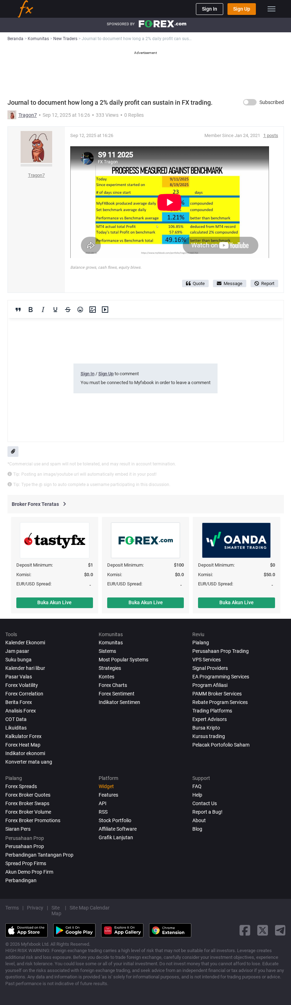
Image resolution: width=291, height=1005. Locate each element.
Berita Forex (18, 702)
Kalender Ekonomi (25, 642)
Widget (106, 786)
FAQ (197, 786)
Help (197, 795)
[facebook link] (245, 930)
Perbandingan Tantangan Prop (39, 855)
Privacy (35, 908)
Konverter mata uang (28, 762)
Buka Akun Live (54, 602)
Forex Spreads (21, 786)
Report (267, 283)
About (199, 820)
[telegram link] (280, 930)
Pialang (200, 642)
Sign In (209, 9)
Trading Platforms (212, 711)
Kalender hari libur (25, 668)
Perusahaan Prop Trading (220, 651)
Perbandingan (21, 880)
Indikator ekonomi (25, 753)
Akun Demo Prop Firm (29, 872)
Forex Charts (113, 685)
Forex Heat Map (22, 745)
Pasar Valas (18, 676)
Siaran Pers (18, 829)
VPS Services (206, 659)
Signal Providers (210, 668)
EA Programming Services (220, 676)
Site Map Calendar (90, 908)
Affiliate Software (118, 829)
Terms (12, 908)
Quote (199, 283)
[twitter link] (262, 930)
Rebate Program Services (220, 702)
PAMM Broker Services (217, 694)
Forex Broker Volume (28, 812)
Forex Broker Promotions (32, 820)
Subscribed (271, 102)
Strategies (110, 668)
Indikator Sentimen (119, 702)
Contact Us (204, 803)
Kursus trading (208, 736)
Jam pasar (17, 651)
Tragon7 (27, 115)
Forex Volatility (21, 685)
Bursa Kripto (206, 728)
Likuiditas (16, 728)
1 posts (270, 135)
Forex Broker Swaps (27, 803)
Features (108, 795)
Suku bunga (18, 659)
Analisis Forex (20, 711)
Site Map (56, 910)
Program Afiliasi (209, 685)
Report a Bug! (207, 812)
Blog (197, 829)
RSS (103, 812)
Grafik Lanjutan (116, 837)
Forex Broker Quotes (27, 795)
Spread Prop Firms (25, 863)
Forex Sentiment (116, 694)
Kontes (106, 676)
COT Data (16, 719)
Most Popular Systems (123, 659)
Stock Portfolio (115, 820)
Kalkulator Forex (23, 736)
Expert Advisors (209, 719)
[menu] (271, 9)
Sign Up (241, 9)
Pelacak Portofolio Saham (220, 745)
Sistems (107, 651)
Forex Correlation (24, 694)
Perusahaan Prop (24, 846)
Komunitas (111, 642)
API (102, 803)
